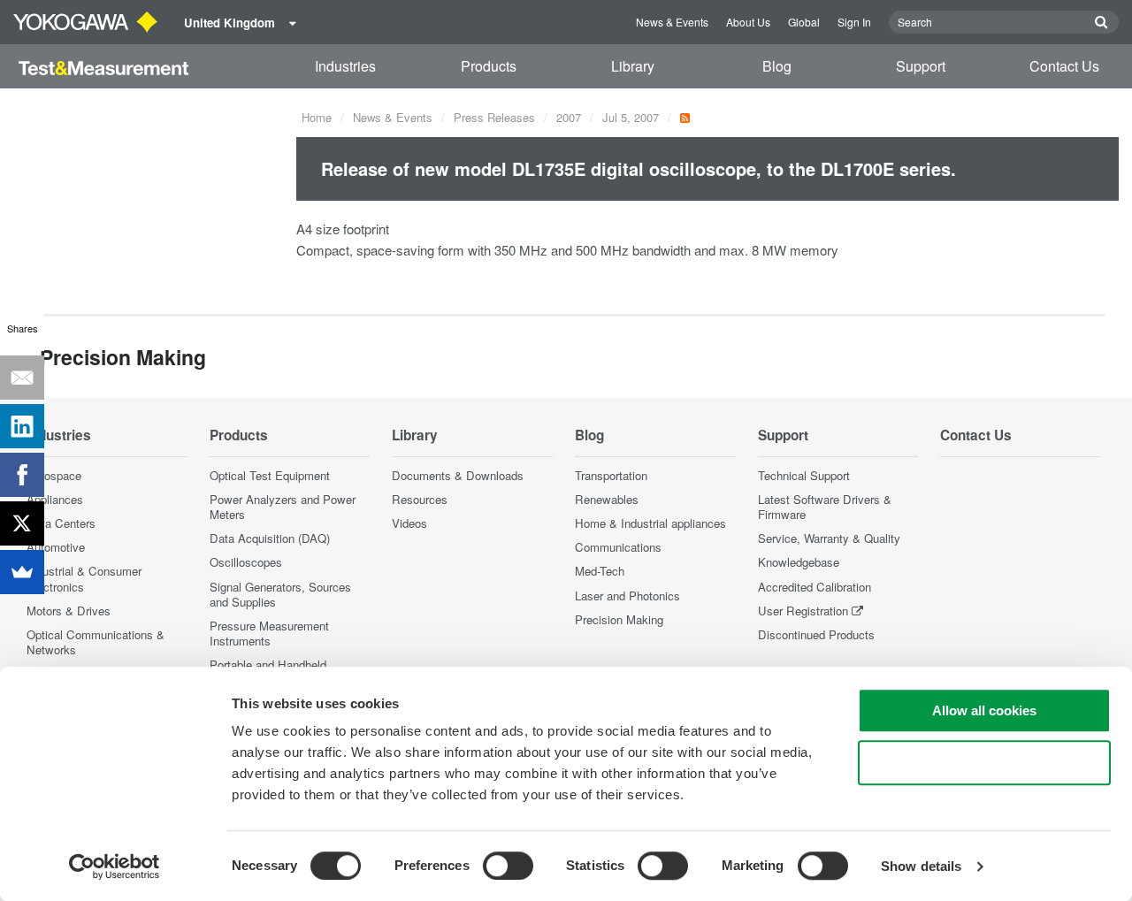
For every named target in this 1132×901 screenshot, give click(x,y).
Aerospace (54, 475)
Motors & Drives (69, 610)
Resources (419, 499)
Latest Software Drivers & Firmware (824, 507)
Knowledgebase (798, 562)
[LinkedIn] (22, 426)
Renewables (607, 499)
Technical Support (804, 475)
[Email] (22, 377)
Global (804, 21)
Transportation (611, 475)
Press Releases (494, 117)
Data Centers (61, 523)
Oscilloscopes (246, 562)
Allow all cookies (984, 710)
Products (488, 66)
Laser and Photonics (627, 595)
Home (317, 117)
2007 (568, 117)
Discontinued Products (816, 634)
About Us (748, 21)
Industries (345, 66)
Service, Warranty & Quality (829, 538)
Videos (409, 523)
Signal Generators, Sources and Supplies (280, 594)
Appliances (55, 499)
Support (920, 66)
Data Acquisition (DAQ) (270, 538)
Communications (618, 546)
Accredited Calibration (814, 586)
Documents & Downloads (458, 475)
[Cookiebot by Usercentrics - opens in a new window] (114, 866)
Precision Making (619, 619)
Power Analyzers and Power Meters (283, 507)
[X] (22, 523)
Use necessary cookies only (984, 762)
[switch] (508, 865)
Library (632, 66)
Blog (777, 66)
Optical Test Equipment (270, 475)
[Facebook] (22, 475)
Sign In (854, 21)
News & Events (672, 21)
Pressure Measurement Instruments (269, 633)
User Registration (803, 610)
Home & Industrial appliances (650, 523)
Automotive (56, 546)
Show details (921, 866)
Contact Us (1064, 66)
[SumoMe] (22, 572)
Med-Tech (599, 570)
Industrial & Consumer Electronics (84, 578)
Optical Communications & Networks (95, 642)
